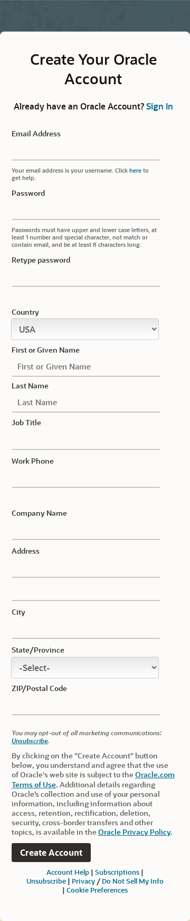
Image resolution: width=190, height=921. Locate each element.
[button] (51, 853)
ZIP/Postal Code (39, 688)
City (18, 612)
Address (26, 551)
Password (28, 193)
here (135, 170)
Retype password (41, 260)
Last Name (30, 386)
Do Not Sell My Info (133, 880)
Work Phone (33, 461)
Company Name (39, 513)
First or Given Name (46, 350)
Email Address (36, 133)
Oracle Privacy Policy (134, 832)
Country (25, 312)
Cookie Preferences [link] (97, 889)
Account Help (67, 871)
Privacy (83, 880)
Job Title (26, 422)
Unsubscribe (30, 740)
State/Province (38, 650)
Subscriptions (117, 871)
